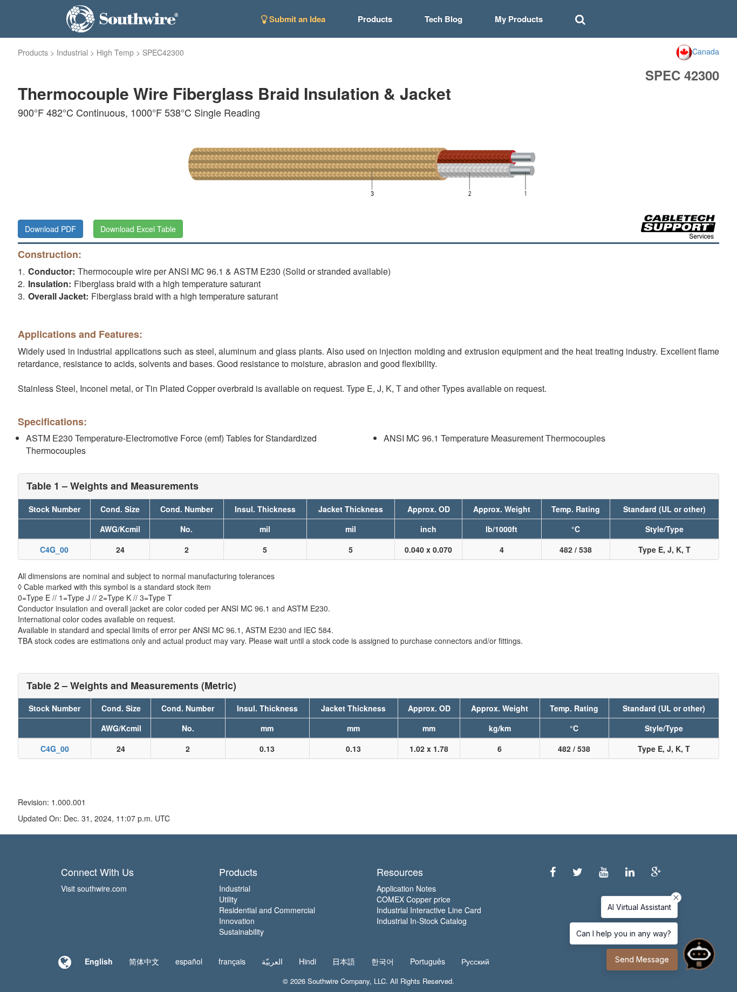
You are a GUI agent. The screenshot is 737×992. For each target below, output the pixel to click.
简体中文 (144, 961)
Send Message (642, 959)
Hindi (307, 961)
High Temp (115, 52)
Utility (228, 899)
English (99, 961)
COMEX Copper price (414, 899)
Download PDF (50, 228)
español (188, 961)
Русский (475, 961)
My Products (519, 19)
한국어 (382, 961)
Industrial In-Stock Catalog (422, 920)
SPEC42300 (163, 52)
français (232, 961)
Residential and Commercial (267, 910)
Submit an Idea (296, 19)
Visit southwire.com (94, 888)
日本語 (343, 961)
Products (33, 52)
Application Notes (406, 888)
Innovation (237, 920)
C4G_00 (54, 549)
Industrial (72, 52)
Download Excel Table (138, 228)
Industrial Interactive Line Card (429, 910)
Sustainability (241, 931)
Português (427, 961)
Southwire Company (339, 981)
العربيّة (272, 961)
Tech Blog (443, 19)
